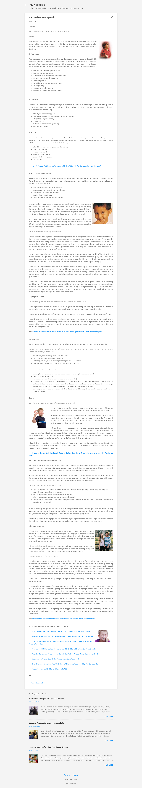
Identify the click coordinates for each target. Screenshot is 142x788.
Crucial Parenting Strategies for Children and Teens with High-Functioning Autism (65, 664)
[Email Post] (30, 676)
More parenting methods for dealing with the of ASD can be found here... (64, 619)
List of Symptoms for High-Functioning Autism (48, 747)
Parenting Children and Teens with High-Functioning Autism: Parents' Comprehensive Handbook (65, 654)
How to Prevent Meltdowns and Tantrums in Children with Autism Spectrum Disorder (61, 631)
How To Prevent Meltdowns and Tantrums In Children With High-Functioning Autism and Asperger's (66, 166)
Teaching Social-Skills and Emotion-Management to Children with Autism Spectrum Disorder (64, 649)
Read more (108, 716)
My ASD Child (37, 5)
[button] (112, 17)
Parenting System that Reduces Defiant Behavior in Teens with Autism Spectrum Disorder (63, 636)
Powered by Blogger (71, 775)
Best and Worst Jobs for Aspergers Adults (46, 723)
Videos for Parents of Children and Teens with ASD (49, 669)
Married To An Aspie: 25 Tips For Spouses (46, 699)
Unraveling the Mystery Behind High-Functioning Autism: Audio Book (55, 659)
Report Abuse (71, 783)
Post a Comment (37, 683)
